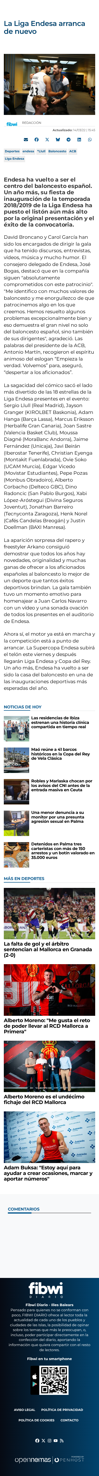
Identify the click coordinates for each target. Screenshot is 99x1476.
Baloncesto (57, 151)
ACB (72, 151)
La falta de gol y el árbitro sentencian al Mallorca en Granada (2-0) (48, 949)
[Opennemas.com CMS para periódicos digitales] (49, 1465)
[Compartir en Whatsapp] (90, 139)
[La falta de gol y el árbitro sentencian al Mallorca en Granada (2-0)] (49, 913)
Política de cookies (36, 1420)
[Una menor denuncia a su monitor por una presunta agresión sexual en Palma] (16, 823)
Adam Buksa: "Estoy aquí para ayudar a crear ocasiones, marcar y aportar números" (48, 1173)
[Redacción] (12, 124)
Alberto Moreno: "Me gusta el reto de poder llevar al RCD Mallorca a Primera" (47, 1026)
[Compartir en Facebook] (36, 139)
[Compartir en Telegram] (68, 139)
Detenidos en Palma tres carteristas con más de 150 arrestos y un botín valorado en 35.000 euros (63, 851)
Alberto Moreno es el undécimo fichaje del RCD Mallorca (44, 1100)
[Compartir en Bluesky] (58, 139)
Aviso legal (24, 1410)
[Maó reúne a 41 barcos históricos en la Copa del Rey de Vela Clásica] (16, 760)
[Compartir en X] (47, 139)
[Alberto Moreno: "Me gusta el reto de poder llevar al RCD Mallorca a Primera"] (49, 989)
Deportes (12, 151)
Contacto (69, 1420)
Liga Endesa (14, 159)
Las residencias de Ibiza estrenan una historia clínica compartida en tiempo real (60, 722)
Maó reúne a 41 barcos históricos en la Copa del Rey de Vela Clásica (60, 754)
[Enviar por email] (26, 139)
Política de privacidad (62, 1410)
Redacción (32, 123)
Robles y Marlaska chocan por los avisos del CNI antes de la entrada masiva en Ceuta (61, 786)
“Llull (41, 151)
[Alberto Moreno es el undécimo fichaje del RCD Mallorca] (49, 1066)
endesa (28, 151)
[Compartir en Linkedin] (79, 139)
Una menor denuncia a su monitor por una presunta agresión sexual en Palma (57, 817)
